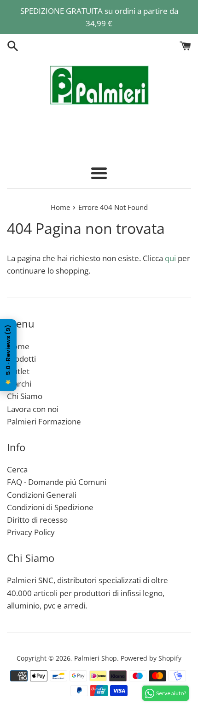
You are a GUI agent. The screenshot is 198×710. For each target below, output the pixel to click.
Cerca (17, 469)
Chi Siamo (24, 396)
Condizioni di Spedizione (50, 507)
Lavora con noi (32, 409)
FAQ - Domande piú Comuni (56, 482)
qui (170, 258)
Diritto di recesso (37, 519)
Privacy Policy (31, 532)
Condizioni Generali (41, 494)
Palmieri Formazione (44, 421)
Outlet (18, 371)
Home (18, 346)
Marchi (19, 383)
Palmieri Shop (95, 658)
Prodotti (21, 358)
